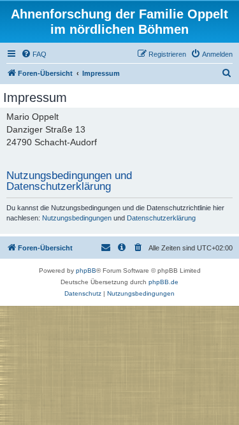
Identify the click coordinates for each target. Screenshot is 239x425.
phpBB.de (163, 281)
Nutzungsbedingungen (77, 218)
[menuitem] (34, 54)
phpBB (86, 270)
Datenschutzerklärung (161, 218)
